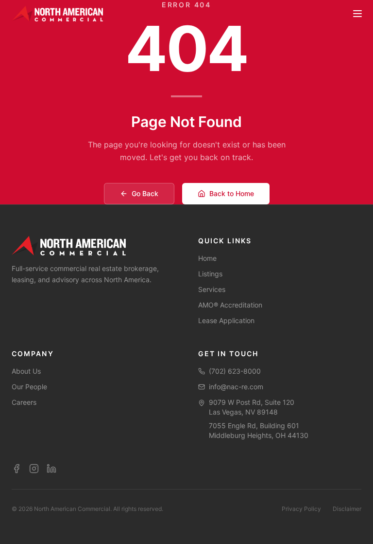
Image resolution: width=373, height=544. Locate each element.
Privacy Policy (301, 508)
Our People (29, 386)
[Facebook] (16, 468)
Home (207, 258)
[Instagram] (34, 468)
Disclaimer (347, 508)
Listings (210, 274)
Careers (24, 402)
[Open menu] (357, 13)
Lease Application (226, 320)
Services (211, 289)
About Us (26, 371)
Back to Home (231, 193)
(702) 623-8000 (235, 371)
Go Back (145, 193)
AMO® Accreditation (230, 305)
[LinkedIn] (51, 468)
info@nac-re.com (236, 386)
